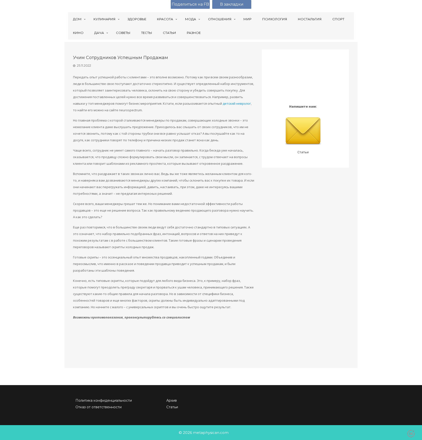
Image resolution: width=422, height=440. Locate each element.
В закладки (231, 4)
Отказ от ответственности (98, 407)
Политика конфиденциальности (103, 400)
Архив (171, 400)
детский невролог (237, 103)
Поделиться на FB (190, 4)
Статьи (303, 152)
